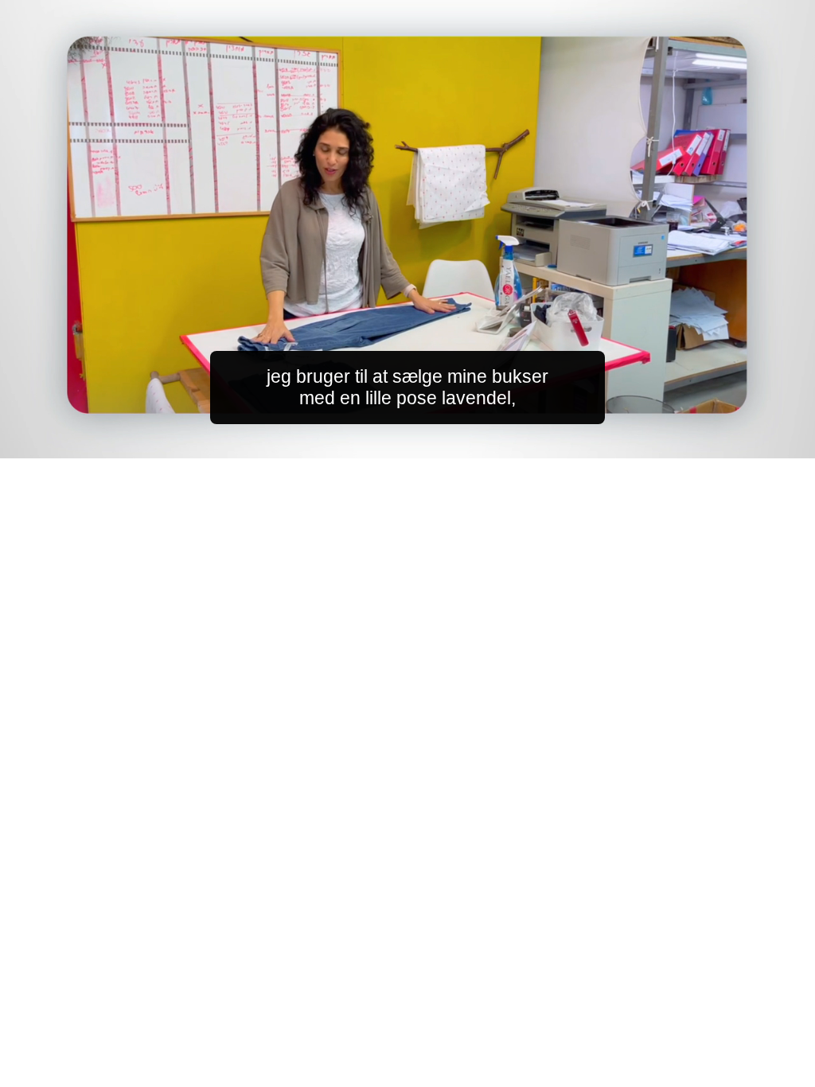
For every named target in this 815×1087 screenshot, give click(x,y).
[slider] (439, 443)
